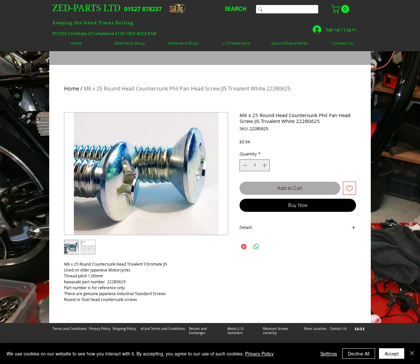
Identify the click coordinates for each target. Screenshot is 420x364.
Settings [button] (328, 353)
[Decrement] (244, 165)
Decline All (358, 353)
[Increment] (265, 165)
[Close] (412, 353)
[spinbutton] (254, 165)
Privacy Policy (259, 353)
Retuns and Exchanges (198, 331)
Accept (392, 353)
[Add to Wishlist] (349, 188)
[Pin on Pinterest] (244, 247)
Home (71, 88)
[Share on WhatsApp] (256, 247)
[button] (341, 9)
